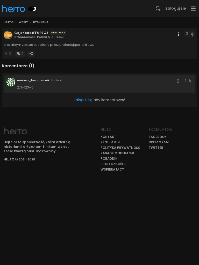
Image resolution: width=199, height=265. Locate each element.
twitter (156, 147)
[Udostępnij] (31, 54)
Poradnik (109, 158)
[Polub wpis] (192, 34)
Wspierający (112, 169)
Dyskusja (40, 22)
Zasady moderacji (117, 153)
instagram (159, 142)
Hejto (8, 22)
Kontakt (108, 137)
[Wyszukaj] (158, 8)
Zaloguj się (175, 8)
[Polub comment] (190, 81)
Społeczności (113, 164)
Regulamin (110, 142)
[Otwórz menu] (193, 8)
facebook (158, 137)
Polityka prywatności (121, 147)
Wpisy (23, 22)
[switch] (32, 8)
